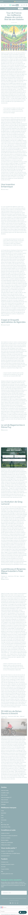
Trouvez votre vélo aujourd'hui (14, 465)
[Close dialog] (26, 449)
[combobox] (4, 460)
